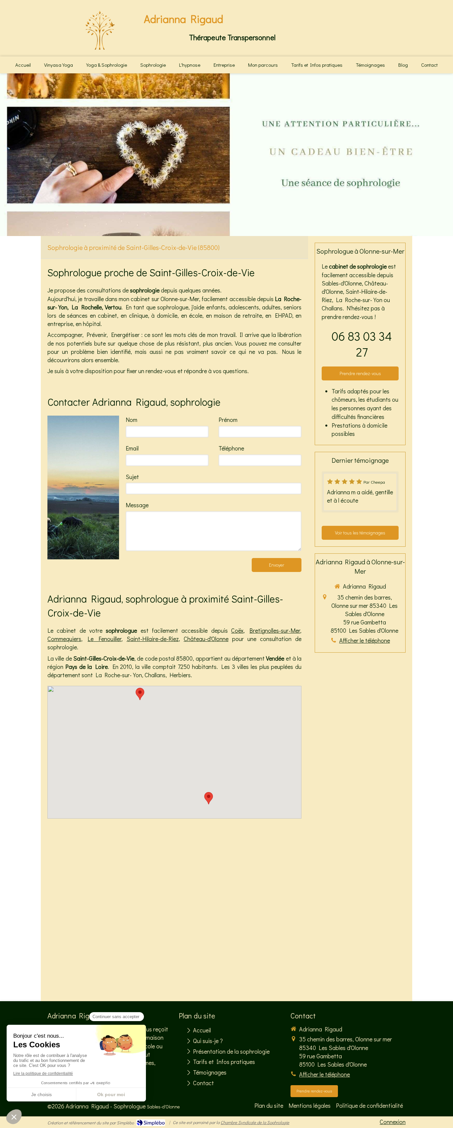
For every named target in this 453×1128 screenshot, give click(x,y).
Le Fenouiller (104, 639)
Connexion (393, 1122)
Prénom (228, 420)
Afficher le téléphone (364, 640)
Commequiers (64, 639)
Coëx (237, 630)
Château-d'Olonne (206, 639)
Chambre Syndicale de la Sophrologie (255, 1122)
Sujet (132, 477)
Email (132, 448)
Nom (131, 420)
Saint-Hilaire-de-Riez (153, 639)
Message (137, 505)
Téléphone (231, 448)
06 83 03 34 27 (362, 344)
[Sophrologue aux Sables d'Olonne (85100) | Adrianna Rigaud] (100, 31)
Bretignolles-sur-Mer (274, 630)
